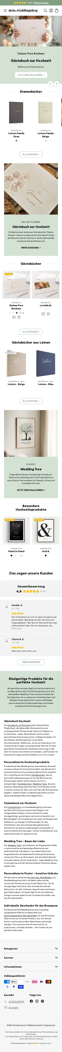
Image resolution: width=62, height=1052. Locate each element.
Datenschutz (19, 1025)
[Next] (56, 83)
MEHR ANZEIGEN (30, 247)
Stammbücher (14, 807)
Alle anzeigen (30, 154)
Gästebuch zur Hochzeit (19, 725)
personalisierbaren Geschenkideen (20, 915)
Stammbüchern (24, 784)
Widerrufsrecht (35, 1025)
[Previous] (50, 83)
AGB (9, 1025)
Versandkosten (31, 1034)
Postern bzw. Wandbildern (40, 877)
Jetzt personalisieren (30, 490)
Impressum (49, 1025)
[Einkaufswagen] (56, 10)
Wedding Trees (40, 784)
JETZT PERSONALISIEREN (30, 75)
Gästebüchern (38, 775)
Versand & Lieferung (36, 1039)
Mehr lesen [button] (17, 628)
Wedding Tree (14, 845)
